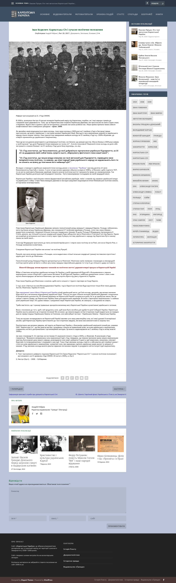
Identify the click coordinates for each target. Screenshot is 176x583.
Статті (120, 14)
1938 (142, 101)
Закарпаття (139, 147)
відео (155, 231)
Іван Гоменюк (140, 107)
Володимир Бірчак (142, 130)
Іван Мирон (156, 113)
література (138, 237)
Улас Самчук (139, 220)
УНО (134, 214)
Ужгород (157, 214)
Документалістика (71, 555)
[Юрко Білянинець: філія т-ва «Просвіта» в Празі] (110, 444)
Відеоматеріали (62, 14)
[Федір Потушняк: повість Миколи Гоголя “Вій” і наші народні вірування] (82, 443)
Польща (137, 197)
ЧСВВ (158, 220)
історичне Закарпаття (144, 242)
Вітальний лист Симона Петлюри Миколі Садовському (152, 67)
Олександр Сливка (142, 192)
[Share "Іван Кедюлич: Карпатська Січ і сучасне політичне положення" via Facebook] (62, 378)
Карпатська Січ (140, 158)
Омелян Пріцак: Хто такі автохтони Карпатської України (149, 32)
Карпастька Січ (140, 152)
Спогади (133, 14)
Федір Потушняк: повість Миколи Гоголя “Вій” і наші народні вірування (81, 459)
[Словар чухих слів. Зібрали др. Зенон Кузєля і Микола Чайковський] (134, 44)
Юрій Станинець (141, 231)
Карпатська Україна (25, 546)
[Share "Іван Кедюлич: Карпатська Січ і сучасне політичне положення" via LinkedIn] (76, 378)
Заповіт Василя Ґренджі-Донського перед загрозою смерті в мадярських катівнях (24, 461)
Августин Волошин (142, 118)
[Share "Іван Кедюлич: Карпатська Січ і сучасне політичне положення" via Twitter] (67, 378)
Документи (75, 33)
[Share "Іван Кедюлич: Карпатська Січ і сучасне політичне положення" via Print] (86, 378)
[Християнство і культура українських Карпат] (53, 443)
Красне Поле (139, 163)
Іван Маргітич (140, 113)
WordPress (48, 580)
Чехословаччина (141, 225)
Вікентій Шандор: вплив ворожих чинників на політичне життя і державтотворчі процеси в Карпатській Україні (67, 267)
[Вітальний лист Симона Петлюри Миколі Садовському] (134, 68)
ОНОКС (155, 180)
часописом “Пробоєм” (78, 167)
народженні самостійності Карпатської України (39, 292)
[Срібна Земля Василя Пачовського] (134, 57)
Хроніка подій (105, 14)
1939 (149, 101)
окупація (151, 237)
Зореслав (152, 147)
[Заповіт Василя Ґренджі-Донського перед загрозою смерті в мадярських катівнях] (24, 445)
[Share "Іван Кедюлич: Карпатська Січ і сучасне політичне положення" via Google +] (72, 378)
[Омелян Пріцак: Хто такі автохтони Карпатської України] (134, 31)
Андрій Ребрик (51, 33)
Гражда (158, 135)
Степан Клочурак (141, 203)
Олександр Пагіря (149, 186)
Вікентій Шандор (141, 135)
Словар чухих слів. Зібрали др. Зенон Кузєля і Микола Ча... (53, 3)
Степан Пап (138, 208)
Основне (45, 14)
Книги (159, 14)
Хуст (151, 220)
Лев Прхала (154, 163)
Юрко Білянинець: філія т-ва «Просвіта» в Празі (110, 457)
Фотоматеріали (84, 14)
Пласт (158, 192)
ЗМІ (155, 141)
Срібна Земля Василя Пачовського (148, 56)
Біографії (146, 14)
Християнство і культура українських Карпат (52, 458)
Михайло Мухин (141, 180)
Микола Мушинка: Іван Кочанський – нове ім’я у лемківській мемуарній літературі (149, 80)
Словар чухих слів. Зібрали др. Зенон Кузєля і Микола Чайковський (150, 44)
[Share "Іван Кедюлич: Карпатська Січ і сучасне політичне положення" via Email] (81, 378)
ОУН (134, 186)
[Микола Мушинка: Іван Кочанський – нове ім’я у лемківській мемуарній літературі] (134, 78)
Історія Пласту (69, 549)
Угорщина (145, 214)
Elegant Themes (27, 580)
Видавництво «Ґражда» (74, 566)
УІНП (150, 208)
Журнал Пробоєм (141, 141)
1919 (135, 101)
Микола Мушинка (141, 175)
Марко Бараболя (141, 169)
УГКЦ (158, 208)
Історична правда (71, 561)
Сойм (146, 197)
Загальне (84, 33)
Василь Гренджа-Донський (146, 124)
